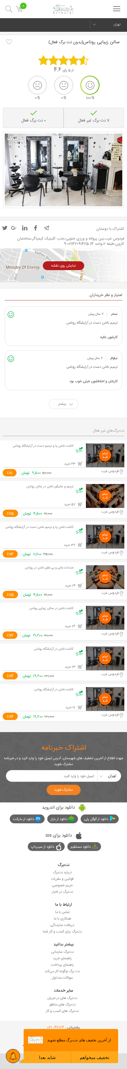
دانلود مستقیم (81, 847)
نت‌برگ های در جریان (62, 998)
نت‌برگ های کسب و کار (62, 1011)
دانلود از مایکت (23, 819)
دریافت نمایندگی (62, 925)
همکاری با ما (62, 919)
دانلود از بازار (59, 819)
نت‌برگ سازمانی (62, 952)
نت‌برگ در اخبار (62, 892)
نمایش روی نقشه (63, 266)
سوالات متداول (62, 978)
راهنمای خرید (62, 958)
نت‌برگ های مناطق (62, 1005)
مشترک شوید (63, 790)
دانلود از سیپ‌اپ (42, 847)
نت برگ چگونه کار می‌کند (62, 971)
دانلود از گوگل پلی (96, 819)
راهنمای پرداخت (62, 965)
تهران (117, 24)
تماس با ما (62, 912)
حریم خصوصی (62, 885)
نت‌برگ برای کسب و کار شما (62, 932)
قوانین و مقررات (62, 879)
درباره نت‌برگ (62, 872)
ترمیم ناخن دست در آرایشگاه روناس (92, 323)
